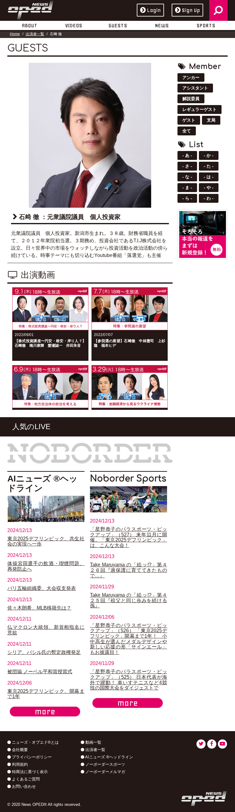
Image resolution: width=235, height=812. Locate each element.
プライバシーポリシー (31, 757)
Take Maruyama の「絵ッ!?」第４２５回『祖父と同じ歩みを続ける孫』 (128, 600)
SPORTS (205, 25)
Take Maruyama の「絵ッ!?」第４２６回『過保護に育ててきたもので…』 (128, 570)
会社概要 (19, 749)
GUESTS (117, 25)
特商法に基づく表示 (29, 771)
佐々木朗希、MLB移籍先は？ (39, 607)
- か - (209, 155)
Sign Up (191, 10)
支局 (211, 120)
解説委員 (191, 98)
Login (154, 10)
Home (15, 34)
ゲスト (188, 120)
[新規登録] (202, 233)
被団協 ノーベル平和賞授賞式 (39, 671)
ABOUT (29, 25)
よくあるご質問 (25, 779)
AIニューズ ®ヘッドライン (108, 757)
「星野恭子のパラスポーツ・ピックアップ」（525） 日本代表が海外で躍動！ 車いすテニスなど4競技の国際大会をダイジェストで (128, 679)
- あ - (187, 155)
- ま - (187, 187)
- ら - (187, 198)
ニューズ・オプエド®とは (35, 742)
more (45, 711)
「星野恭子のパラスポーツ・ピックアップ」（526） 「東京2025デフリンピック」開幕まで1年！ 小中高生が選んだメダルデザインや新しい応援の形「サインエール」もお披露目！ (128, 639)
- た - (209, 166)
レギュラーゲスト (199, 109)
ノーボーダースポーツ (104, 764)
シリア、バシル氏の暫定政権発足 (44, 652)
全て (186, 130)
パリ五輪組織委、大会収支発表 (41, 588)
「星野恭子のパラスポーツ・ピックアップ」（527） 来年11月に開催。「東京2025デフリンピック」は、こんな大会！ (128, 537)
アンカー (191, 77)
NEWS (162, 25)
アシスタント (195, 87)
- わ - (209, 198)
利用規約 (19, 764)
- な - (187, 176)
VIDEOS (73, 25)
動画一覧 (92, 742)
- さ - (187, 166)
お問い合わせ (23, 786)
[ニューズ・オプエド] (30, 9)
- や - (209, 187)
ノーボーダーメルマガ (104, 771)
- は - (209, 176)
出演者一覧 (35, 34)
